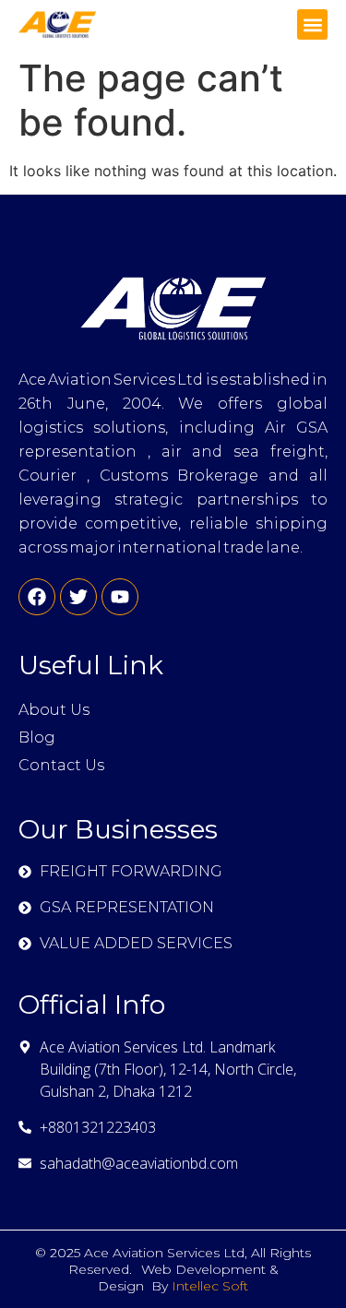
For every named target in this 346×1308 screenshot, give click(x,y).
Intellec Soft (210, 1286)
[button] (312, 24)
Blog (36, 737)
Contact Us (61, 765)
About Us (53, 710)
